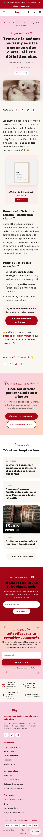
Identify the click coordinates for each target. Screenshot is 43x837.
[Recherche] (29, 12)
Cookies (22, 833)
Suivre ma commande (14, 788)
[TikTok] (12, 735)
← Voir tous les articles (21, 556)
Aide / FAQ (9, 775)
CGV (22, 830)
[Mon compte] (34, 12)
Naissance (8, 760)
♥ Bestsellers (10, 751)
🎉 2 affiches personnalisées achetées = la (21, 4)
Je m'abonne (21, 611)
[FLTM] (17, 12)
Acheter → (21, 200)
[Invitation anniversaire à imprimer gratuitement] (21, 519)
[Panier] (39, 12)
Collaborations (11, 808)
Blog (6, 804)
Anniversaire (9, 764)
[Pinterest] (17, 735)
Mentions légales (9, 830)
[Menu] (4, 12)
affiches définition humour (18, 335)
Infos (14, 23)
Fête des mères (11, 755)
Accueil (7, 23)
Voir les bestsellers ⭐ (21, 424)
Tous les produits (12, 747)
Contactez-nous (11, 780)
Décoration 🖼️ (21, 73)
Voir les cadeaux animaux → (21, 320)
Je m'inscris (20, 662)
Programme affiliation (14, 812)
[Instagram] (6, 735)
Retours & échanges (13, 784)
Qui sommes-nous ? (13, 800)
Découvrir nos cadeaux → (22, 416)
